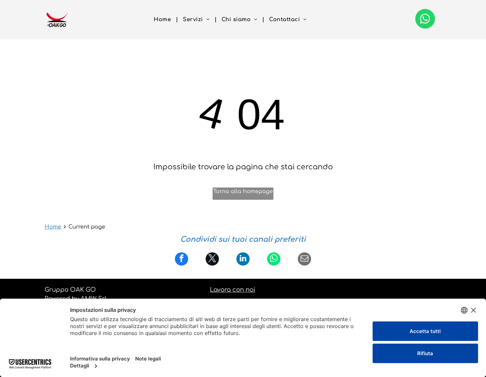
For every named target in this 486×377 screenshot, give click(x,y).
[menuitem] (163, 19)
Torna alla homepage (243, 191)
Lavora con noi (232, 289)
